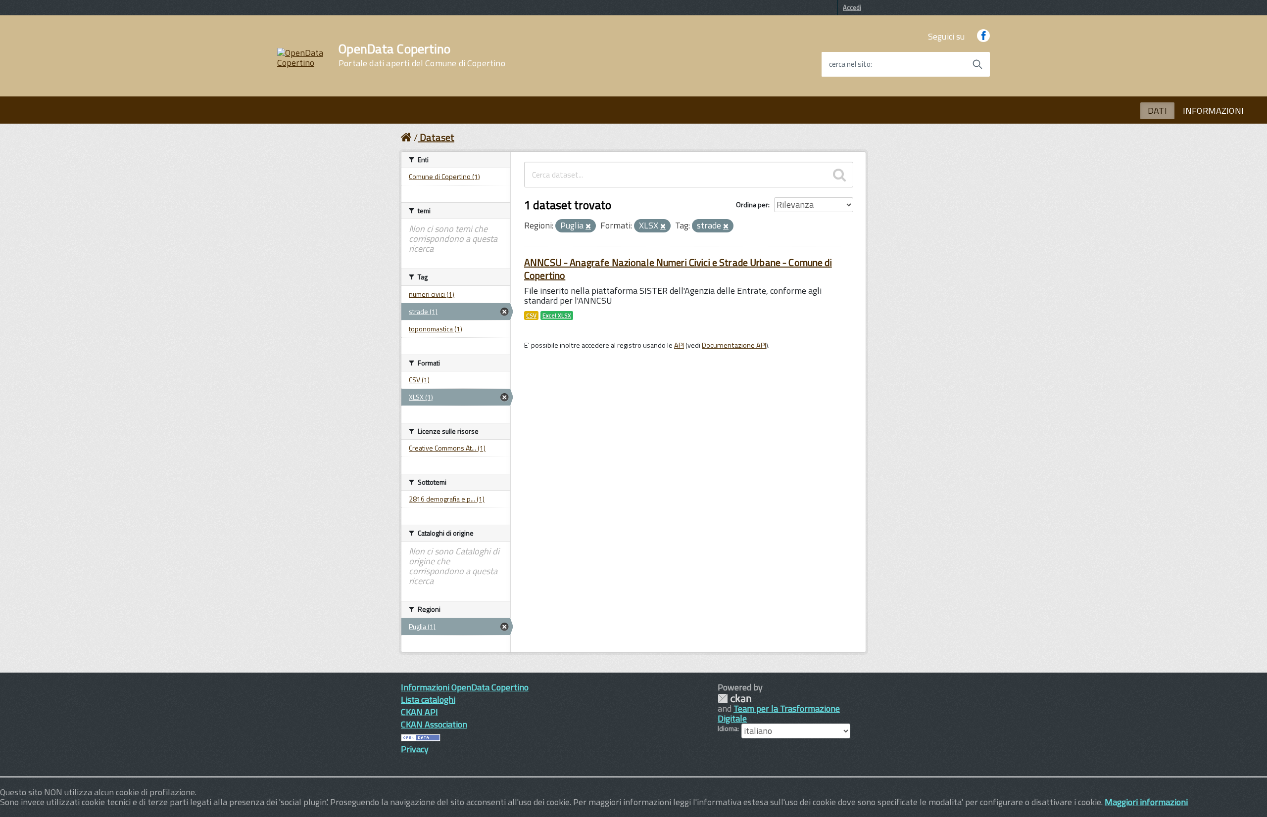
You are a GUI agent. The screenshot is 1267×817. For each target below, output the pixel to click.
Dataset (437, 137)
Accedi (852, 7)
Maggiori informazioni (1146, 802)
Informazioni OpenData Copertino (465, 687)
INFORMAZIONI (1213, 110)
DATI (1157, 110)
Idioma (727, 728)
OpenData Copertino (422, 55)
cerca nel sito (850, 64)
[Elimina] (588, 226)
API (679, 345)
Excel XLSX (556, 315)
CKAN (734, 698)
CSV (531, 315)
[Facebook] (983, 36)
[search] (839, 174)
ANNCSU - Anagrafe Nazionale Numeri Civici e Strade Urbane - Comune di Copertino (678, 269)
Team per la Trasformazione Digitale (779, 713)
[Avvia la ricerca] (977, 64)
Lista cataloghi (428, 699)
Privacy (415, 749)
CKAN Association (434, 724)
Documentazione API (734, 345)
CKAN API (419, 712)
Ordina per (752, 204)
